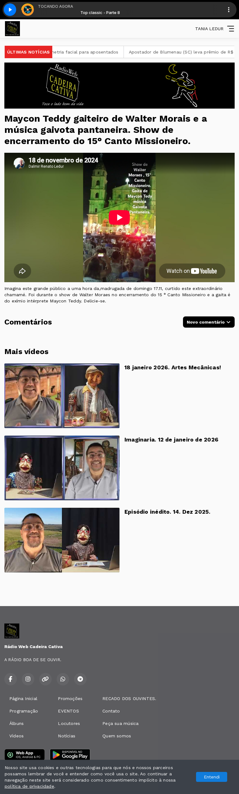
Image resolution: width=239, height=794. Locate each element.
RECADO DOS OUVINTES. (129, 698)
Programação (23, 710)
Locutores (69, 723)
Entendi (212, 776)
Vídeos (16, 735)
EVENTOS (68, 710)
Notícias (66, 735)
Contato (111, 710)
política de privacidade (29, 786)
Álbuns (16, 723)
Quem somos (116, 735)
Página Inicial (23, 698)
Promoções (70, 698)
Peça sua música (120, 723)
